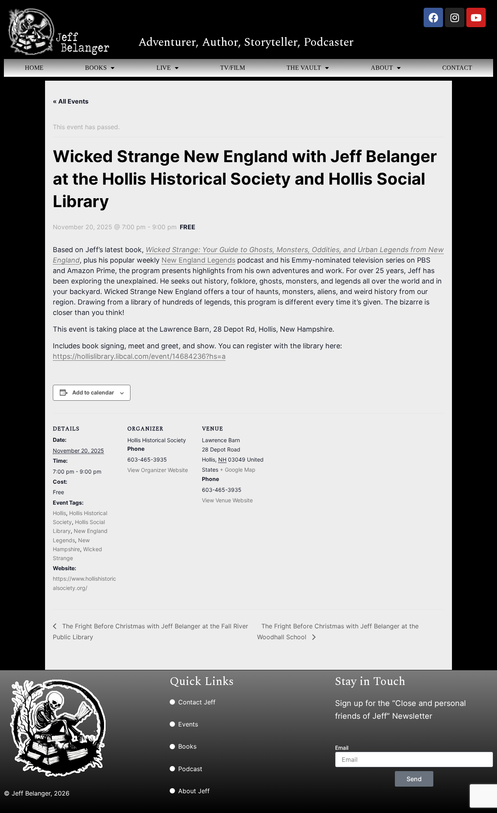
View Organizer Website (157, 470)
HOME (34, 67)
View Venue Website (227, 500)
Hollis (59, 513)
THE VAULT (304, 67)
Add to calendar (93, 392)
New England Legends (198, 260)
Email (341, 747)
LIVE (163, 67)
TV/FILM (232, 67)
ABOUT (382, 67)
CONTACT (457, 67)
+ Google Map (237, 469)
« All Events (71, 101)
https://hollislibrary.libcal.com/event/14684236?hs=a (139, 356)
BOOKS (96, 67)
